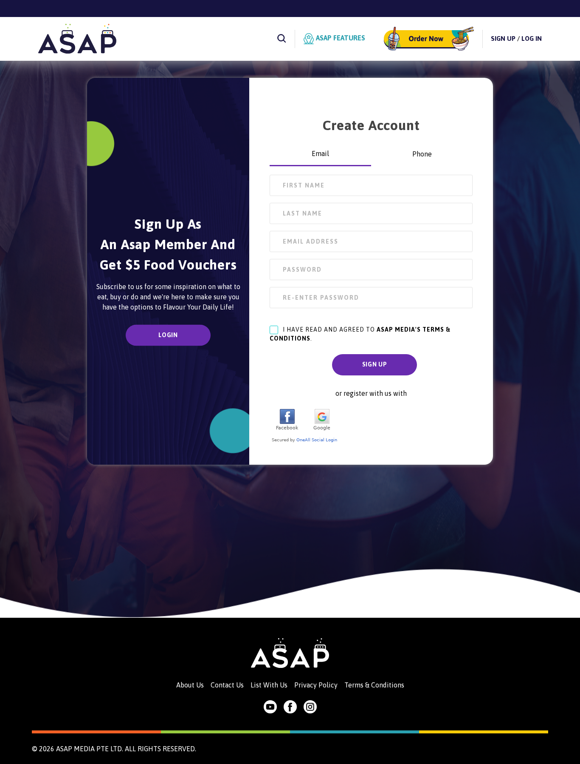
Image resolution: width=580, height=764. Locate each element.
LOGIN (168, 335)
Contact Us (227, 685)
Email (320, 153)
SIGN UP (503, 38)
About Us (190, 685)
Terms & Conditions (374, 685)
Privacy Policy (316, 685)
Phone (422, 154)
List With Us (269, 685)
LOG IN (531, 38)
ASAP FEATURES (339, 38)
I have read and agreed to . (360, 334)
